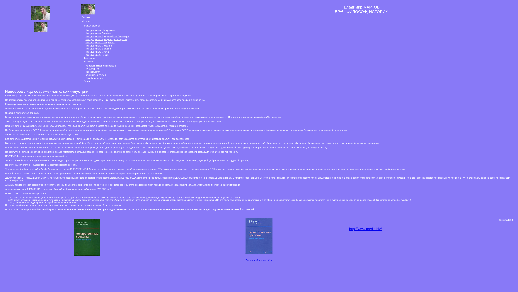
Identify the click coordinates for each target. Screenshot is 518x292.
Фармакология (93, 72)
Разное (87, 81)
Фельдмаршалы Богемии (98, 33)
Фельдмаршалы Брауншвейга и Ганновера (107, 36)
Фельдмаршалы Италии (97, 52)
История (86, 21)
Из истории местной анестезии (101, 66)
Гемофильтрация (94, 78)
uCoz (269, 260)
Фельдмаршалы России (97, 55)
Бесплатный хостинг (256, 260)
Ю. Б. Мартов (92, 69)
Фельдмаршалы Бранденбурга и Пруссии (106, 39)
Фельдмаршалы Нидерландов (101, 30)
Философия (90, 58)
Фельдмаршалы (92, 26)
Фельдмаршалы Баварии (98, 49)
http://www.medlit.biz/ (365, 229)
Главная (86, 17)
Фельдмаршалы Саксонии (99, 46)
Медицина (89, 61)
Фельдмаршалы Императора (100, 43)
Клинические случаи (96, 75)
